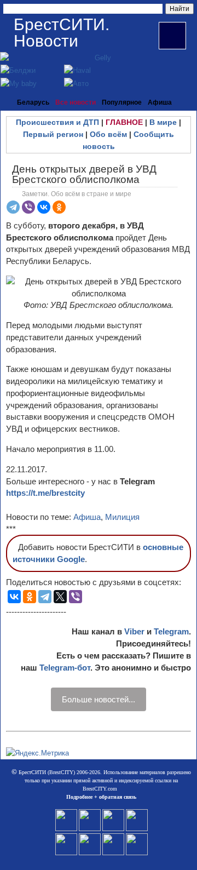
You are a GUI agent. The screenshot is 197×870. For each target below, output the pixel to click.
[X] (60, 596)
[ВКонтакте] (43, 207)
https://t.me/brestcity (45, 492)
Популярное (122, 102)
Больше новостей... (98, 699)
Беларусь (33, 102)
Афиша (160, 102)
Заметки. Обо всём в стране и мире (76, 194)
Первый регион (53, 134)
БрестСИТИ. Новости (61, 32)
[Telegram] (13, 207)
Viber (134, 631)
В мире (163, 122)
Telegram (171, 631)
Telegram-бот (64, 667)
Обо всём (108, 134)
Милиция (122, 517)
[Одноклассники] (59, 207)
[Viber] (28, 207)
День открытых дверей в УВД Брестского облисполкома (84, 174)
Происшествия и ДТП (57, 122)
